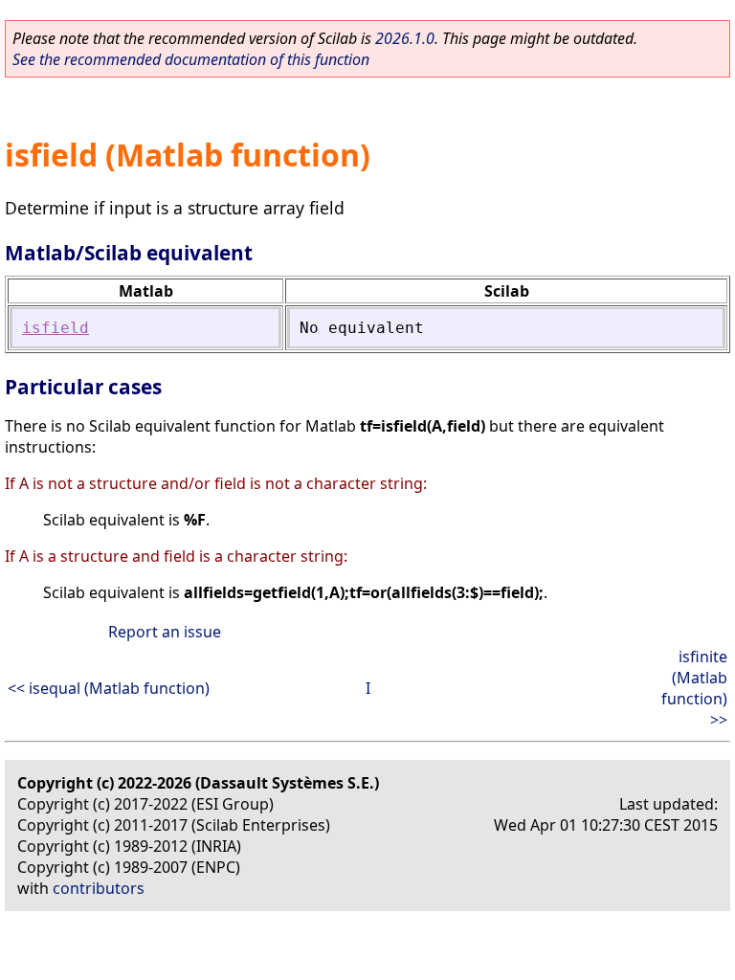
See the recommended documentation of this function (190, 59)
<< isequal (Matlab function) (109, 688)
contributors (99, 888)
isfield (55, 328)
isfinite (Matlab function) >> (694, 688)
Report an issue (164, 631)
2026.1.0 (404, 38)
